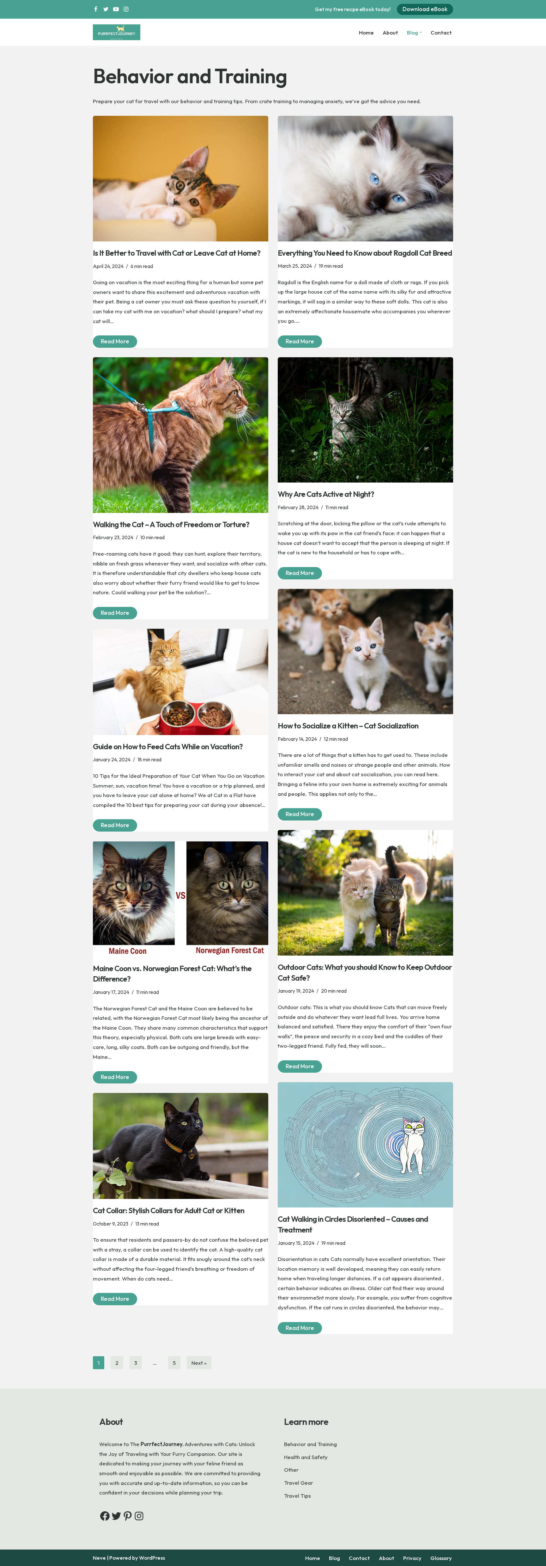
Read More (111, 342)
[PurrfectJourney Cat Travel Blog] (118, 32)
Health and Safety (306, 1457)
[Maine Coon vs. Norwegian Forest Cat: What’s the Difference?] (181, 899)
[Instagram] (126, 9)
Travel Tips (297, 1495)
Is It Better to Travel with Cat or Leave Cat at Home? (176, 253)
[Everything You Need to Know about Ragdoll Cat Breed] (365, 178)
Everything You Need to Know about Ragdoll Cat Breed (365, 253)
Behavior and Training (310, 1444)
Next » (199, 1362)
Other (291, 1469)
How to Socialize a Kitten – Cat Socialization (348, 725)
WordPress (152, 1557)
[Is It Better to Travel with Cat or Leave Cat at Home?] (181, 178)
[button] (421, 32)
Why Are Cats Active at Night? (326, 494)
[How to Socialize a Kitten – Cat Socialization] (365, 651)
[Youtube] (116, 9)
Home (366, 32)
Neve (99, 1557)
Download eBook (425, 9)
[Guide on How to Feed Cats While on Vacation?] (181, 682)
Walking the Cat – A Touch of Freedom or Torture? (171, 524)
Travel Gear (298, 1482)
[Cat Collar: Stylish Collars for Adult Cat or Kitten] (181, 1146)
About (390, 32)
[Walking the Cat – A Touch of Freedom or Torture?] (181, 435)
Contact (441, 32)
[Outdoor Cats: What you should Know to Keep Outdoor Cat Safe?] (365, 893)
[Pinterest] (127, 1516)
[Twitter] (106, 9)
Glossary (441, 1558)
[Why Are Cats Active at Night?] (365, 420)
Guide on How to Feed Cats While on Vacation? (168, 746)
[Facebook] (96, 9)
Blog (334, 1558)
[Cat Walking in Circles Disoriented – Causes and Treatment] (365, 1145)
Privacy (412, 1558)
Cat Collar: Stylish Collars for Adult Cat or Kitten (169, 1210)
